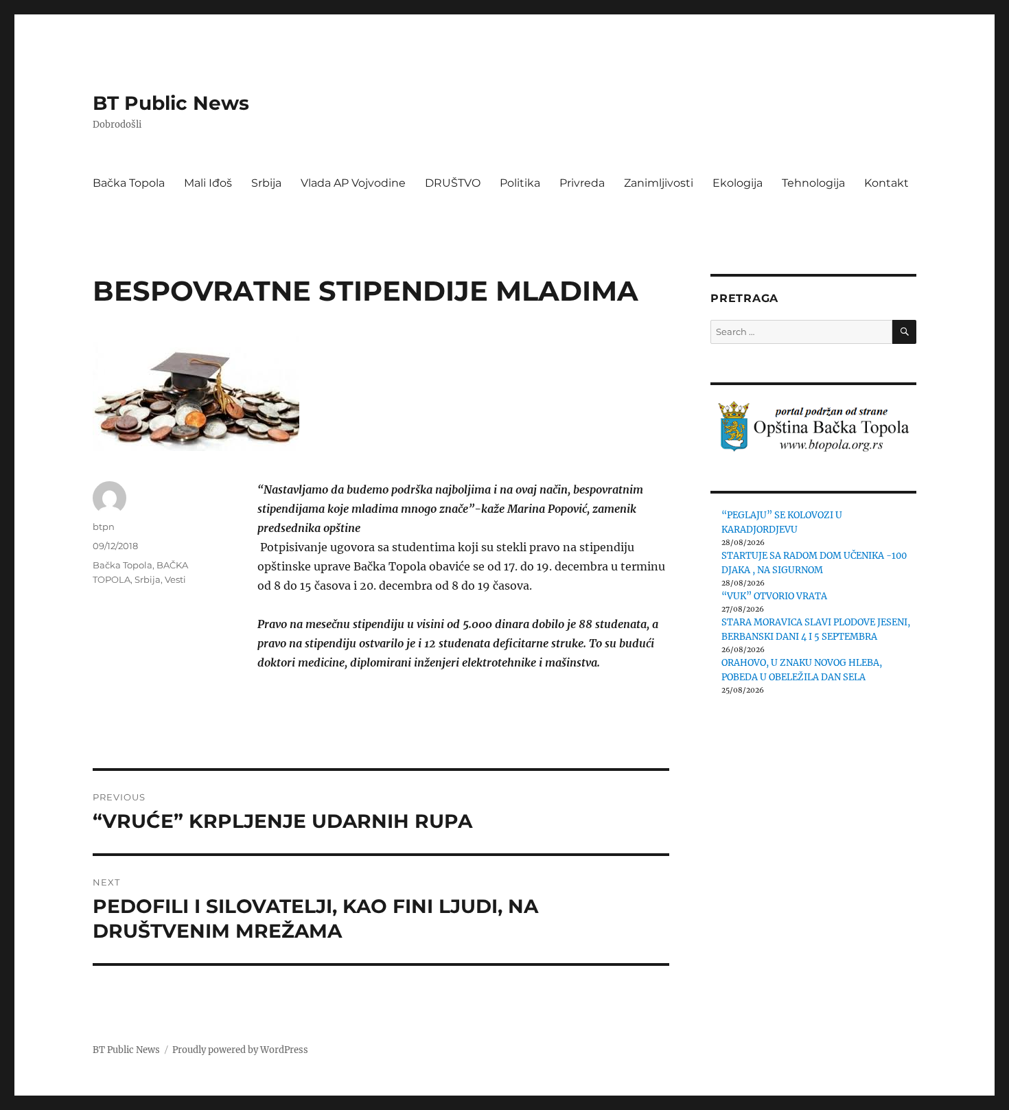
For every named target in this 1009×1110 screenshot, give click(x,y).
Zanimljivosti (658, 182)
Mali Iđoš (208, 182)
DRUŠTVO (452, 182)
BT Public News (171, 103)
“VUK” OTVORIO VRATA (774, 596)
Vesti (175, 579)
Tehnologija (813, 182)
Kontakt (886, 182)
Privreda (582, 182)
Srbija (266, 182)
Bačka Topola (129, 182)
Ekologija (737, 182)
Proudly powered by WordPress (240, 1050)
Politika (520, 182)
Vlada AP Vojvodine (353, 182)
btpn (104, 526)
